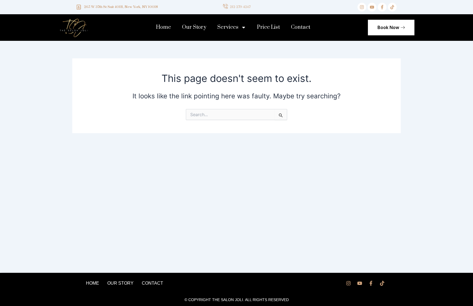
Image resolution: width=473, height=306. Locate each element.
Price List (268, 27)
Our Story (194, 27)
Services (227, 27)
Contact (300, 27)
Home (163, 27)
